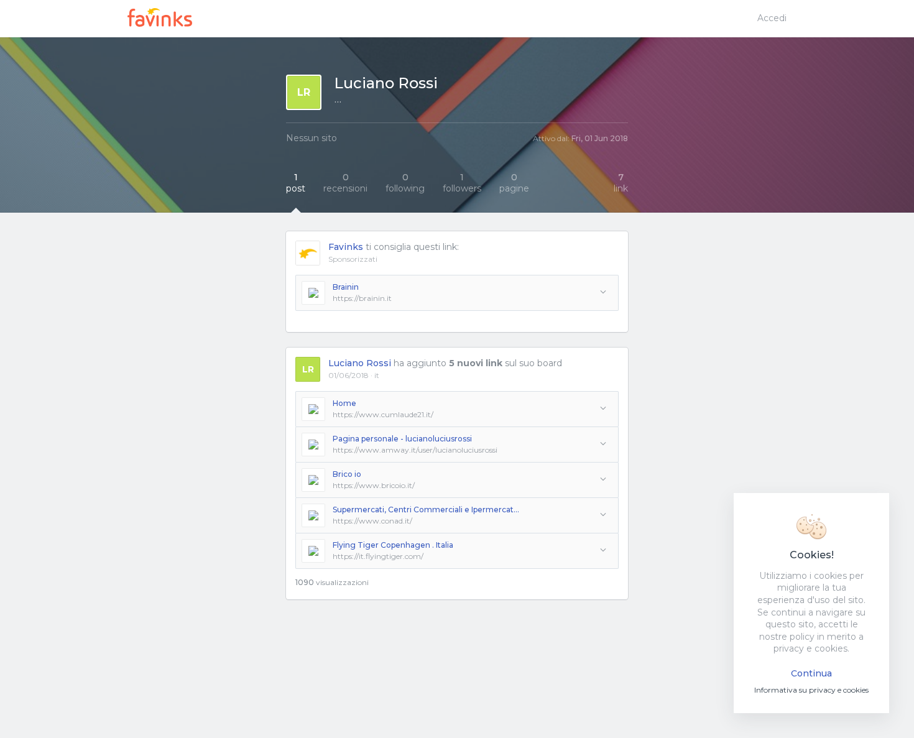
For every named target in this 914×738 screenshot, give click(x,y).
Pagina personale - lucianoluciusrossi (402, 438)
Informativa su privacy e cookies (811, 689)
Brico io (347, 474)
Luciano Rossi (359, 363)
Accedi (772, 18)
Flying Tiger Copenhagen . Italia (393, 545)
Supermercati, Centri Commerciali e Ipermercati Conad (426, 509)
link (621, 183)
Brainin (346, 287)
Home (344, 403)
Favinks (345, 246)
